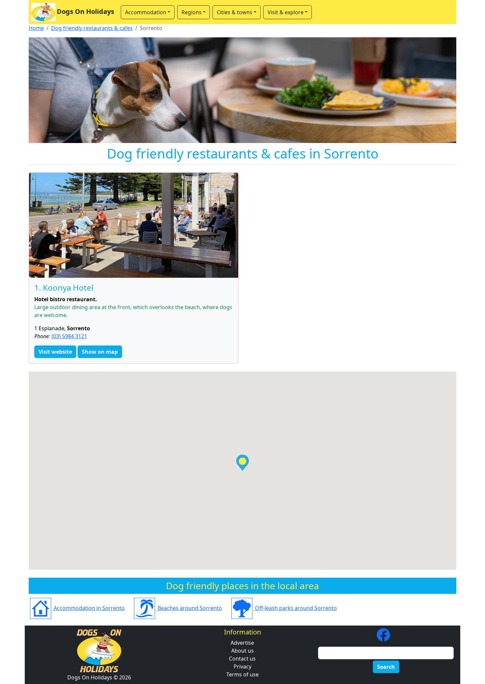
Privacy (242, 666)
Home (36, 28)
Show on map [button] (100, 351)
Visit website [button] (55, 351)
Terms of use (242, 674)
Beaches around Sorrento (189, 608)
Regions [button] (191, 12)
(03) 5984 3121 (69, 336)
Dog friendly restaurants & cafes (92, 28)
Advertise (242, 642)
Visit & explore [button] (286, 12)
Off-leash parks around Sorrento (295, 608)
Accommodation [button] (145, 12)
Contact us (242, 658)
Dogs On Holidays (85, 11)
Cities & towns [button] (234, 12)
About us (242, 650)
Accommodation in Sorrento (88, 608)
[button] (242, 462)
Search (386, 666)
